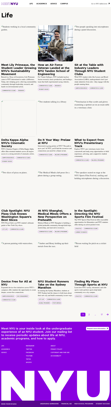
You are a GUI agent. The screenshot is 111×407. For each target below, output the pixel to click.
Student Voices (43, 89)
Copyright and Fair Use (60, 352)
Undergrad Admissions (49, 403)
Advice (53, 4)
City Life (5, 229)
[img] (19, 43)
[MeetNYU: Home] (9, 3)
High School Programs (83, 403)
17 (102, 314)
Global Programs (44, 303)
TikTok (28, 359)
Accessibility (56, 356)
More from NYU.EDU (8, 404)
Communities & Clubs (9, 90)
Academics (41, 4)
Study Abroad (56, 303)
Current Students (81, 232)
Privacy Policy (56, 349)
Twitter (29, 349)
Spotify (29, 362)
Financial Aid (66, 403)
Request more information (96, 328)
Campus (64, 4)
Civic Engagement (22, 296)
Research (21, 90)
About (53, 346)
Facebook (30, 352)
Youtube (29, 356)
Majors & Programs (61, 154)
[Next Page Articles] (108, 314)
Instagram (30, 346)
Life (31, 4)
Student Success (103, 403)
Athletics (78, 228)
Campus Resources (81, 88)
